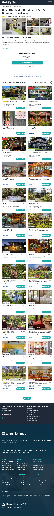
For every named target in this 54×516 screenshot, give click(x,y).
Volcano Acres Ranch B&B (34, 153)
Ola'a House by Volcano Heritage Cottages (38, 383)
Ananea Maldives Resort (41, 477)
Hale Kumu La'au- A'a (7, 205)
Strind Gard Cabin (6, 482)
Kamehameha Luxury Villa (23, 461)
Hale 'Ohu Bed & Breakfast (8, 128)
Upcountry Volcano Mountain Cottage (11, 307)
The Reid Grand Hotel (7, 461)
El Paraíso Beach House (38, 461)
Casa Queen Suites (6, 467)
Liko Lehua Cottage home (8, 179)
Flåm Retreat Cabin (6, 477)
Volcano (19, 6)
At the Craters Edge (7, 281)
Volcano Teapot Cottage (8, 102)
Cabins (4, 474)
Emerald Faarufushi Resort (42, 480)
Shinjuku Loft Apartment (25, 480)
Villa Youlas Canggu (22, 465)
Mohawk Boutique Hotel (8, 463)
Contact (10, 443)
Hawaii (14, 6)
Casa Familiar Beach (38, 467)
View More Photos (7, 33)
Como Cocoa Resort (41, 482)
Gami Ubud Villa (21, 469)
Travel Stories (46, 440)
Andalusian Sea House (38, 463)
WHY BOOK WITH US (25, 440)
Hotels (4, 459)
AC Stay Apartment (23, 482)
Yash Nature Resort (40, 479)
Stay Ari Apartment (23, 479)
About (4, 443)
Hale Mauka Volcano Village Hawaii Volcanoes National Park (38, 413)
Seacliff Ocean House (38, 465)
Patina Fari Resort (40, 484)
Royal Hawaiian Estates (37, 207)
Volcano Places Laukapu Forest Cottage (37, 256)
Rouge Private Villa (21, 467)
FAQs (15, 443)
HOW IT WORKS (36, 440)
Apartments (22, 474)
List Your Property (12, 440)
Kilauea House (6, 256)
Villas (19, 459)
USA (11, 6)
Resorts (38, 474)
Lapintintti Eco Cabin (7, 484)
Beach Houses (37, 459)
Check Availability (27, 63)
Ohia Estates (35, 284)
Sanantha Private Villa (22, 463)
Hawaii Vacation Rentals (7, 415)
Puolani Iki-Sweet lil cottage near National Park (13, 358)
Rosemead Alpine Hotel (8, 469)
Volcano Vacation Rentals (7, 411)
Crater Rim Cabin (32, 128)
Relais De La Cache (6, 465)
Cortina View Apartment (25, 477)
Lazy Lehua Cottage (7, 153)
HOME (3, 440)
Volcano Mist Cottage (7, 230)
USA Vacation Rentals (8, 418)
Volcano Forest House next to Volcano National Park (40, 205)
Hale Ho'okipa (31, 358)
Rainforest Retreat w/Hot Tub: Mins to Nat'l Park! (13, 383)
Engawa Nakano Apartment (25, 484)
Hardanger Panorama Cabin (9, 480)
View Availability (21, 107)
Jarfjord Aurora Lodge (7, 479)
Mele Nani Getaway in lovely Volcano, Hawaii (38, 281)
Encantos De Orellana (38, 469)
